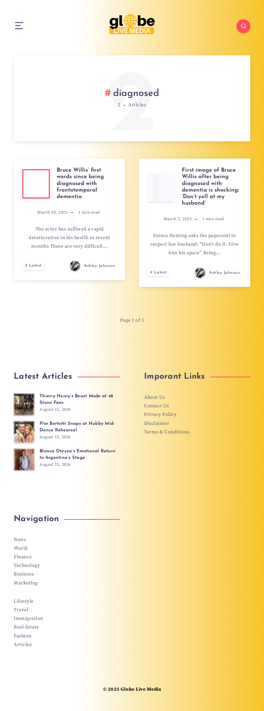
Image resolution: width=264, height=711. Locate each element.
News (20, 540)
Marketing (26, 583)
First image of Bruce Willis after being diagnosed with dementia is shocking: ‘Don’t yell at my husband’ (210, 187)
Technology (27, 565)
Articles (23, 645)
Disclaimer (156, 423)
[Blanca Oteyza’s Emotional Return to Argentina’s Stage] (24, 460)
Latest (35, 265)
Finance (23, 557)
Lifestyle (24, 601)
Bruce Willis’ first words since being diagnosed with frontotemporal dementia (80, 184)
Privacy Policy (160, 414)
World (21, 548)
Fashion (23, 636)
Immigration (28, 618)
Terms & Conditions (166, 432)
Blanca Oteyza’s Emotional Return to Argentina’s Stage (78, 454)
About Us (154, 397)
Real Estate (26, 627)
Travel (21, 610)
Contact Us (156, 406)
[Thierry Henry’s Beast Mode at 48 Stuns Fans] (24, 405)
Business (24, 574)
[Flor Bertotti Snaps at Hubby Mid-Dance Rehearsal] (24, 432)
